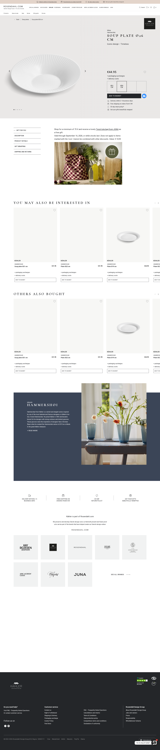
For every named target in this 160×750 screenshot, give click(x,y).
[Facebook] (5, 726)
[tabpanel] (88, 160)
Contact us (47, 710)
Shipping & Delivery (50, 715)
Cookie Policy (48, 721)
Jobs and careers (131, 713)
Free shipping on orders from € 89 (72, 2)
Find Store (47, 723)
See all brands (117, 574)
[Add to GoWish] (144, 96)
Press (128, 715)
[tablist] (27, 160)
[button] (19, 109)
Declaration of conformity (92, 723)
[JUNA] (80, 574)
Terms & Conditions (90, 715)
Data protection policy (91, 718)
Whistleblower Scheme (133, 721)
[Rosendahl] (80, 547)
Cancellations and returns (92, 713)
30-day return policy (93, 2)
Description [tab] (19, 136)
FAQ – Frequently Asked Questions (95, 710)
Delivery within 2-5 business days (48, 2)
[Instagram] (8, 726)
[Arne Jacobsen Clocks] (26, 574)
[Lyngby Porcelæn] (134, 547)
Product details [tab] (21, 141)
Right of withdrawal (50, 713)
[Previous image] (9, 71)
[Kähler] (53, 547)
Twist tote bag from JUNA (107, 129)
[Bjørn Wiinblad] (53, 574)
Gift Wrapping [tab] (20, 146)
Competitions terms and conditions (95, 721)
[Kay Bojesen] (26, 547)
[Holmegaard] (107, 547)
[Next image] (85, 71)
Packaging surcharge (51, 718)
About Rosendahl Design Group (136, 710)
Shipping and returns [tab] (23, 152)
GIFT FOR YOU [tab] (21, 130)
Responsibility (130, 718)
